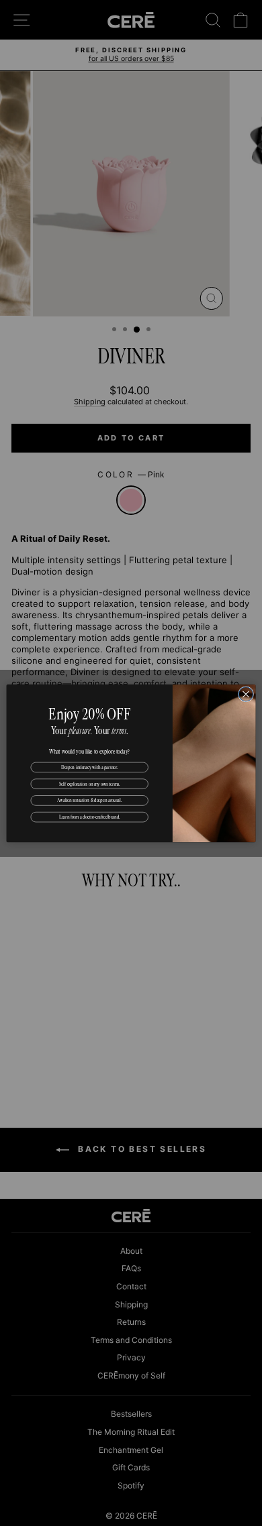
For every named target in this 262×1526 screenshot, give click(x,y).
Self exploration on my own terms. (89, 783)
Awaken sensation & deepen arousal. (89, 800)
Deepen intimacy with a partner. (89, 766)
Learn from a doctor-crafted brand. (89, 816)
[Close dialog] (245, 694)
